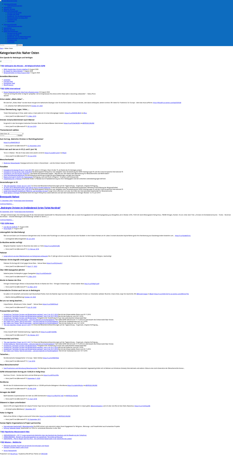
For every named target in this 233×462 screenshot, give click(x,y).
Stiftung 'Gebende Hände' (12, 428)
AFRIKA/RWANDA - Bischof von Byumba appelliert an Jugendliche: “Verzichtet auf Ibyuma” (33, 437)
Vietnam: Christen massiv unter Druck (16, 447)
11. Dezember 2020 (6, 201)
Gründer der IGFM (13, 14)
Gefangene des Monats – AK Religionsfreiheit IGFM (25, 66)
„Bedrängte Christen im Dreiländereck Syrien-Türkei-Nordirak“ (30, 208)
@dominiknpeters (97, 406)
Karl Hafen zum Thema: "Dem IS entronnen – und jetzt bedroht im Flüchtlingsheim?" (31, 321)
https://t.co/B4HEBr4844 (73, 113)
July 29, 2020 (32, 307)
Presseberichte (12, 19)
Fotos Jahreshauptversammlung (14, 175)
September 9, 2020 (34, 378)
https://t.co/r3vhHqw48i (142, 406)
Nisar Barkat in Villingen (12, 193)
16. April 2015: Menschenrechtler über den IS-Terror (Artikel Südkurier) (27, 187)
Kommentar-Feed (9, 83)
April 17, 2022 (32, 266)
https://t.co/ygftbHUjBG (52, 246)
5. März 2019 (32, 116)
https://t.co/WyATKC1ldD (55, 396)
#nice (155, 103)
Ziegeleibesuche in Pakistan (13, 179)
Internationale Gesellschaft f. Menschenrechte (18, 426)
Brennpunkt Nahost (9, 196)
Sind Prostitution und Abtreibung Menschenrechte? (20, 368)
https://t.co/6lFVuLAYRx (51, 375)
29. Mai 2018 (32, 389)
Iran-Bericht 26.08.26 (10, 227)
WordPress (13, 454)
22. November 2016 (34, 146)
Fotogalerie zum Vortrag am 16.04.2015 (16, 173)
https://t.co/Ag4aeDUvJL (183, 236)
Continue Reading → (6, 204)
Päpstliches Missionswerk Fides (17, 432)
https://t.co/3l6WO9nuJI (50, 304)
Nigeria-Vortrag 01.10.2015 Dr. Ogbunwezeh (18, 177)
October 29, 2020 (37, 106)
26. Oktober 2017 (33, 335)
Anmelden (7, 80)
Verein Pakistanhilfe (10, 451)
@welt (64, 153)
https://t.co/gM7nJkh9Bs (49, 332)
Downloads (11, 21)
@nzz (85, 113)
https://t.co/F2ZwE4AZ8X (72, 123)
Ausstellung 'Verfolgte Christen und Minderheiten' (20, 318)
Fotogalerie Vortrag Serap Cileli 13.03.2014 (18, 172)
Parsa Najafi (8, 228)
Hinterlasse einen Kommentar (23, 201)
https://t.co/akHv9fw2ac (75, 385)
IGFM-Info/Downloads (11, 11)
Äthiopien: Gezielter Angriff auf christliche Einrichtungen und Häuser (26, 446)
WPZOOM (44, 454)
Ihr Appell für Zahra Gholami (13, 71)
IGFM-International (12, 89)
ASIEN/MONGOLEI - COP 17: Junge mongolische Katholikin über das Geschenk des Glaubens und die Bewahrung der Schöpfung (45, 435)
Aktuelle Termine (9, 9)
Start (1, 48)
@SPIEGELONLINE (88, 123)
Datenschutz (8, 7)
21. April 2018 (32, 399)
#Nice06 (160, 103)
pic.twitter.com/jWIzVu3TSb (179, 294)
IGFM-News (9, 223)
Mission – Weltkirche (13, 442)
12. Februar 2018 (33, 249)
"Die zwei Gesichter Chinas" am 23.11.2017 (17, 186)
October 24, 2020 (30, 297)
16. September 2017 (34, 419)
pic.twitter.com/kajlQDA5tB (172, 103)
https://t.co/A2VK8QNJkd (51, 358)
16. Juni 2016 (32, 156)
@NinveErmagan (142, 294)
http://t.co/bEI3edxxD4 (43, 273)
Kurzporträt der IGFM (14, 13)
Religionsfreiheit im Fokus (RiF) (17, 18)
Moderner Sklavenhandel (12, 163)
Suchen (20, 45)
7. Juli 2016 (31, 361)
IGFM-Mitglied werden (14, 6)
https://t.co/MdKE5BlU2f (12, 142)
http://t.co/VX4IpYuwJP (91, 284)
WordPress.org (8, 85)
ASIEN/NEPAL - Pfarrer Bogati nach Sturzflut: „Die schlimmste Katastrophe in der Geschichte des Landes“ (38, 439)
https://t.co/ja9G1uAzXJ (52, 153)
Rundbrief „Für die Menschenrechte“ (19, 16)
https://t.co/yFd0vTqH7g (162, 294)
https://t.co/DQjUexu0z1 (54, 263)
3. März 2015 (32, 276)
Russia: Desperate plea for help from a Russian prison (21, 92)
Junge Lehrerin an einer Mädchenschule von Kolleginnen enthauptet (26, 256)
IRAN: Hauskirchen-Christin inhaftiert (16, 69)
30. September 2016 (6, 212)
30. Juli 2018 (30, 239)
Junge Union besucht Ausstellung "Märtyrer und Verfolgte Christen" (26, 191)
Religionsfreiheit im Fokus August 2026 (17, 73)
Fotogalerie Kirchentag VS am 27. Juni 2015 (18, 170)
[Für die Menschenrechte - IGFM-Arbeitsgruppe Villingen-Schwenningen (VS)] (8, 1)
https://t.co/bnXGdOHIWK (47, 416)
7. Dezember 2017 (30, 409)
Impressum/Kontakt (10, 4)
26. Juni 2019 (32, 126)
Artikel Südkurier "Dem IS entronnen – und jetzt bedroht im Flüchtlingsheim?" (29, 320)
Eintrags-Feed (8, 81)
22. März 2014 (32, 287)
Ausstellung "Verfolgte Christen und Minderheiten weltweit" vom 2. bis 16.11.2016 (31, 314)
